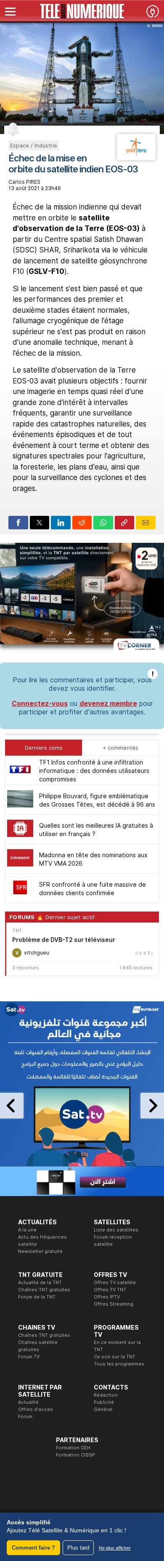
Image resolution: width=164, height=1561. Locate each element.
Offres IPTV (107, 1297)
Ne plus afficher (115, 1547)
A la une (27, 1230)
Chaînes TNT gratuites (44, 1290)
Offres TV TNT (110, 1290)
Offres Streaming (113, 1304)
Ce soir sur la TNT (114, 1357)
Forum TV (29, 1357)
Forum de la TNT (37, 1297)
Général (103, 1409)
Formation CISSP (75, 1455)
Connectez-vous (40, 703)
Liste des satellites (116, 1230)
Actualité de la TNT (40, 1282)
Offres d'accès (35, 1409)
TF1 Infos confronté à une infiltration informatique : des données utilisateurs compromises (94, 771)
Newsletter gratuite (40, 1251)
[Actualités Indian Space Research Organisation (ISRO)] (136, 157)
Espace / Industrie (33, 145)
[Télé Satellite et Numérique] (82, 11)
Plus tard (78, 1548)
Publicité (104, 1402)
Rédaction (106, 1395)
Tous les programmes (119, 1364)
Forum (25, 1416)
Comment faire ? (33, 1548)
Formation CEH (73, 1448)
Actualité (28, 1402)
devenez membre (108, 703)
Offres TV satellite (115, 1282)
